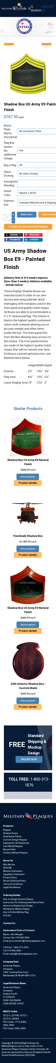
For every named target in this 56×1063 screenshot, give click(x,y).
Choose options (27, 477)
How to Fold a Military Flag (16, 912)
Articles (7, 915)
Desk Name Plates (12, 836)
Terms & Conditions (13, 884)
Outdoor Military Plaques (15, 852)
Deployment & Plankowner (16, 843)
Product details (28, 482)
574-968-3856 (22, 937)
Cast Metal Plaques (13, 846)
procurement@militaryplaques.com (27, 941)
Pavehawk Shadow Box (28, 536)
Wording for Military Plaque (16, 909)
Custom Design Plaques (15, 839)
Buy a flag (10, 165)
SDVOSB (7, 868)
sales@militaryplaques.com (23, 954)
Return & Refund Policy (14, 881)
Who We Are (9, 864)
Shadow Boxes (10, 833)
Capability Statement (14, 874)
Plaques (7, 830)
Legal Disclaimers (12, 887)
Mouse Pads (9, 849)
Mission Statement (13, 871)
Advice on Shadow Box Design (18, 905)
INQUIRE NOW (29, 759)
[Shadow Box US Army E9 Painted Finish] (28, 73)
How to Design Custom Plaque (18, 899)
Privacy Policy (10, 877)
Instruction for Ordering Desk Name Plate (23, 902)
